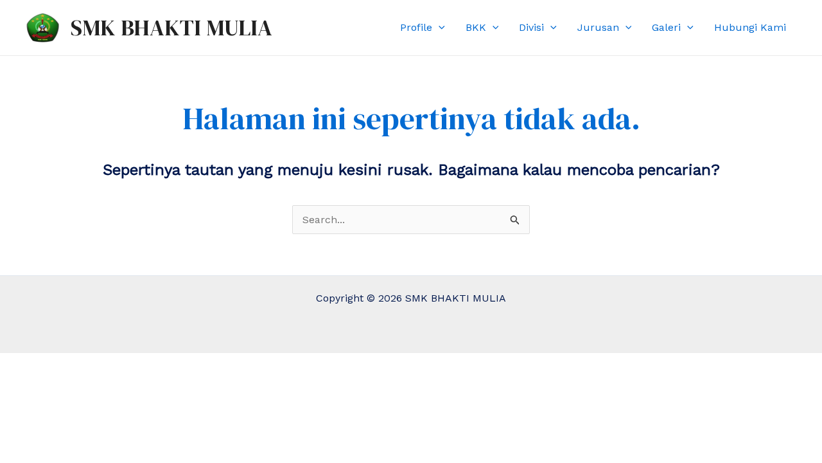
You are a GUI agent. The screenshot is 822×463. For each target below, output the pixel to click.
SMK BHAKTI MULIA (171, 27)
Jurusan (598, 27)
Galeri (666, 27)
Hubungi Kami (750, 27)
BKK (476, 27)
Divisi (531, 27)
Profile (416, 27)
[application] (438, 27)
